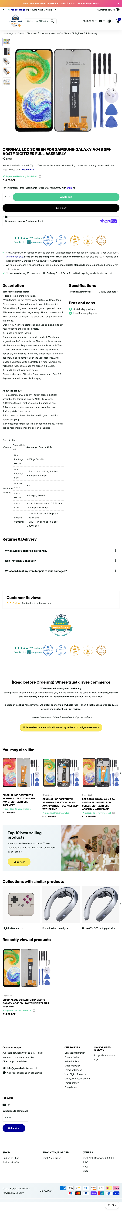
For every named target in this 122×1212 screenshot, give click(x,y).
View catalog (4, 21)
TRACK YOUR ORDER (56, 1152)
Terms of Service (73, 1070)
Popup (40, 176)
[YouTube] (4, 1105)
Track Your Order (52, 1158)
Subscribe (14, 1128)
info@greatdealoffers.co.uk (22, 1068)
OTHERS (88, 1152)
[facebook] (9, 1105)
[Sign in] (110, 21)
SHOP (6, 1152)
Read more (28, 169)
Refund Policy (71, 1061)
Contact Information (74, 1052)
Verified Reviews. (15, 256)
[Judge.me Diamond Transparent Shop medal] (61, 240)
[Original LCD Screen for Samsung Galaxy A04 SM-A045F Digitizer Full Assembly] (21, 772)
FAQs (85, 1166)
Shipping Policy (72, 1065)
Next (47, 10)
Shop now (19, 861)
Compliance (70, 1087)
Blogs (85, 1170)
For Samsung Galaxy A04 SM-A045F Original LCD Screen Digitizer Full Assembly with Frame (98, 804)
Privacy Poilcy (71, 1057)
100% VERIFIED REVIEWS (102, 1048)
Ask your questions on (24, 1072)
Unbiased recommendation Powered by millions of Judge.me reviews (61, 727)
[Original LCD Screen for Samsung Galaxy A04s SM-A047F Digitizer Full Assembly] (27, 968)
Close (118, 3)
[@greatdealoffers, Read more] (102, 21)
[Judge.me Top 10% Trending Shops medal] (101, 240)
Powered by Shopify (13, 1192)
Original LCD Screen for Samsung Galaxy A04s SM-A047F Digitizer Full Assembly (26, 1003)
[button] (10, 194)
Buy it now (61, 208)
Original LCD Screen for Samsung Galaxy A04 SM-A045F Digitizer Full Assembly (19, 800)
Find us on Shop (11, 1158)
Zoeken (52, 21)
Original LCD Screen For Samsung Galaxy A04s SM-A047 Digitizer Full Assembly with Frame (60, 804)
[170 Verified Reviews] (61, 638)
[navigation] (3, 10)
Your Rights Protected (75, 1074)
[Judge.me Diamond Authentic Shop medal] (48, 240)
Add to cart (66, 197)
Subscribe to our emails (15, 1110)
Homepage (8, 33)
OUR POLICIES (72, 1047)
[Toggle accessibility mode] (117, 10)
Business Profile (11, 1162)
